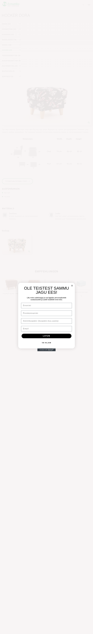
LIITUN (46, 336)
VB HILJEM (46, 343)
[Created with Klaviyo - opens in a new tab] (46, 349)
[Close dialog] (72, 285)
